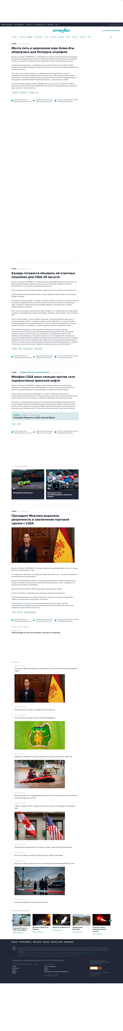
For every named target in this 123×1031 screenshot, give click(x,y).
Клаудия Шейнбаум (30, 612)
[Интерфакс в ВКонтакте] (51, 975)
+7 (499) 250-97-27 (73, 956)
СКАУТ (14, 970)
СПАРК (14, 966)
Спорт (46, 37)
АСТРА (14, 973)
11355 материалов (38, 932)
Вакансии (46, 942)
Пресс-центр (37, 942)
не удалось (26, 603)
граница (31, 92)
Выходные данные (94, 974)
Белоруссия (23, 92)
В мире (29, 37)
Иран (13, 424)
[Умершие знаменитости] (61, 925)
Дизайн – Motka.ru (94, 976)
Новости (75, 37)
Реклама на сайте (57, 942)
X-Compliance (15, 968)
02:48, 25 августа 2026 (56, 372)
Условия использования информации (99, 972)
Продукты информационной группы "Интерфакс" (38, 960)
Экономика (38, 37)
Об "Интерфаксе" (19, 24)
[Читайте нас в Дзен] (45, 975)
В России (22, 37)
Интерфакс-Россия (40, 24)
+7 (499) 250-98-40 (60, 956)
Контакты (15, 942)
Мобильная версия (7, 24)
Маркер (14, 971)
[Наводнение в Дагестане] (81, 925)
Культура (53, 37)
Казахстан (15, 92)
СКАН (45, 968)
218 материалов (97, 934)
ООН (36, 201)
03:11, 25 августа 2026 (23, 511)
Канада (14, 349)
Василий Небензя (17, 201)
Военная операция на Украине (40, 928)
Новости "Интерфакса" (50, 966)
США (20, 349)
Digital (68, 37)
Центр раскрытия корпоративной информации (56, 971)
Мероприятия (68, 942)
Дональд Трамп (28, 349)
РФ (33, 201)
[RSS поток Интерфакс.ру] (53, 975)
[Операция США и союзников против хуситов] (101, 925)
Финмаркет (50, 24)
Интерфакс (61, 30)
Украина (27, 201)
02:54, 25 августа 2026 (24, 269)
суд (37, 92)
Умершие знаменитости (61, 927)
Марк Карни (38, 349)
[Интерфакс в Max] (56, 975)
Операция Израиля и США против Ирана (34, 372)
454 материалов (58, 930)
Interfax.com (29, 24)
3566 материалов (18, 933)
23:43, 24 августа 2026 (25, 116)
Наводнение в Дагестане (78, 928)
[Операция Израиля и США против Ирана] (21, 926)
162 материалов (77, 932)
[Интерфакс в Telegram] (48, 975)
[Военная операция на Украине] (41, 925)
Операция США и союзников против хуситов (99, 929)
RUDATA (46, 970)
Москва (61, 37)
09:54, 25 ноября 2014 (23, 44)
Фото (89, 37)
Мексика (19, 612)
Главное (14, 37)
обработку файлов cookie (88, 953)
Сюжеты (83, 37)
